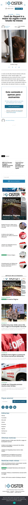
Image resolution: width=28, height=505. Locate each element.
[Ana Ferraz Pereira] (3, 27)
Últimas (18, 14)
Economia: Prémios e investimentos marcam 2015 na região (13, 473)
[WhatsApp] (19, 67)
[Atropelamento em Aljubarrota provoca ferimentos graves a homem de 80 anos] (23, 264)
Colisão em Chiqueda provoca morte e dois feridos (9, 245)
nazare (7, 156)
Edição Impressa (5, 297)
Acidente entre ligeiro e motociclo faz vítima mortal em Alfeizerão (9, 236)
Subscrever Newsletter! (15, 181)
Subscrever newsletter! (20, 401)
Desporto (4, 323)
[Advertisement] (14, 140)
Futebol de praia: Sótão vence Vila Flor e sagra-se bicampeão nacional (9, 226)
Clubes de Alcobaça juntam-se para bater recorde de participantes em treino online (13, 463)
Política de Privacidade (11, 112)
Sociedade (10, 14)
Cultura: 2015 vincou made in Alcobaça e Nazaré (13, 477)
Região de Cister (6, 218)
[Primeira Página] (14, 204)
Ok (14, 502)
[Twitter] (12, 67)
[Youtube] (14, 407)
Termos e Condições (17, 111)
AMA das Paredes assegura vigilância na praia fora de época (7, 165)
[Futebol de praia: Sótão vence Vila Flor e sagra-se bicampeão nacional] (23, 226)
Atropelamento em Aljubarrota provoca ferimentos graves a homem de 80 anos (9, 265)
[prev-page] (21, 190)
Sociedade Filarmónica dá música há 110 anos (13, 468)
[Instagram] (6, 407)
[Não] (26, 500)
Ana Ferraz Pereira (7, 27)
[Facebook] (9, 67)
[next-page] (24, 190)
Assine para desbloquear (14, 106)
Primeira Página (11, 215)
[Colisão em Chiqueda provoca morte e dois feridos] (23, 245)
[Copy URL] (15, 67)
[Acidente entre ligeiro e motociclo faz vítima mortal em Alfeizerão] (23, 235)
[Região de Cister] (14, 3)
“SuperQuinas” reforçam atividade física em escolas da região (19, 165)
